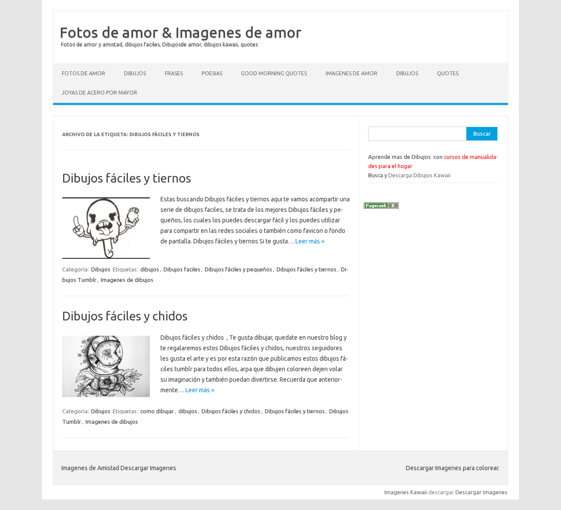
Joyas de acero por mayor (99, 92)
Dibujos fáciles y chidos (125, 316)
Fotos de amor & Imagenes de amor (181, 32)
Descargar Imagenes (481, 492)
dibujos (149, 269)
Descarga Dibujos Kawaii (419, 175)
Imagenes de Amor (351, 73)
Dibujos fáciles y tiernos (126, 178)
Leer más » (309, 241)
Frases (174, 73)
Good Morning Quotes (274, 73)
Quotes (447, 73)
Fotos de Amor (83, 73)
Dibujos (135, 73)
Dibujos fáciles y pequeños (238, 269)
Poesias (212, 73)
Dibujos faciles (181, 269)
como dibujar (157, 411)
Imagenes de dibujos (127, 280)
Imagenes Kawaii (405, 492)
